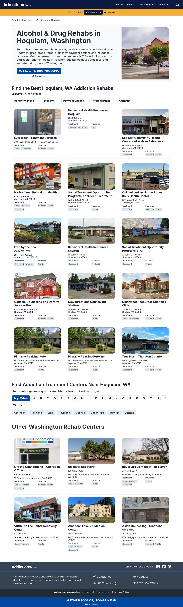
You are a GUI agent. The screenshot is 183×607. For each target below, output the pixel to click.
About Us (142, 576)
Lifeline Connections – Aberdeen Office (37, 468)
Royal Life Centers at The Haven (144, 466)
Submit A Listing (106, 583)
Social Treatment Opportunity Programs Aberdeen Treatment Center (90, 196)
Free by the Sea (25, 247)
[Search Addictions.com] (177, 4)
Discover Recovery (81, 466)
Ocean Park (97, 412)
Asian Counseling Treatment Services (142, 527)
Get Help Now (75, 12)
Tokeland (36, 412)
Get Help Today (91, 600)
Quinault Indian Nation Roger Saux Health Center (142, 194)
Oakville (80, 412)
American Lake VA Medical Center (86, 527)
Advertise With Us (148, 583)
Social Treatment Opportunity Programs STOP (143, 248)
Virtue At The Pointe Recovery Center (35, 527)
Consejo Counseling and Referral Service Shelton (37, 303)
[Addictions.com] (13, 20)
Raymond (64, 412)
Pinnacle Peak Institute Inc (86, 356)
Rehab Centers (24, 20)
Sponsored (111, 12)
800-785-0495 (93, 12)
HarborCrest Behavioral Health (35, 192)
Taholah (114, 412)
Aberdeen (19, 412)
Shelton (129, 412)
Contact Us (104, 576)
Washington (42, 20)
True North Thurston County (142, 356)
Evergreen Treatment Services (35, 138)
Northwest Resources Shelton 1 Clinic (144, 303)
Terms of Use (104, 592)
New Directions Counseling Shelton (87, 303)
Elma (50, 412)
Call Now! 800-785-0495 (39, 71)
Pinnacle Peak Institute (30, 356)
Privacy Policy (121, 592)
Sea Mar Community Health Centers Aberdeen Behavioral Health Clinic (143, 141)
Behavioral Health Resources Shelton (88, 248)
